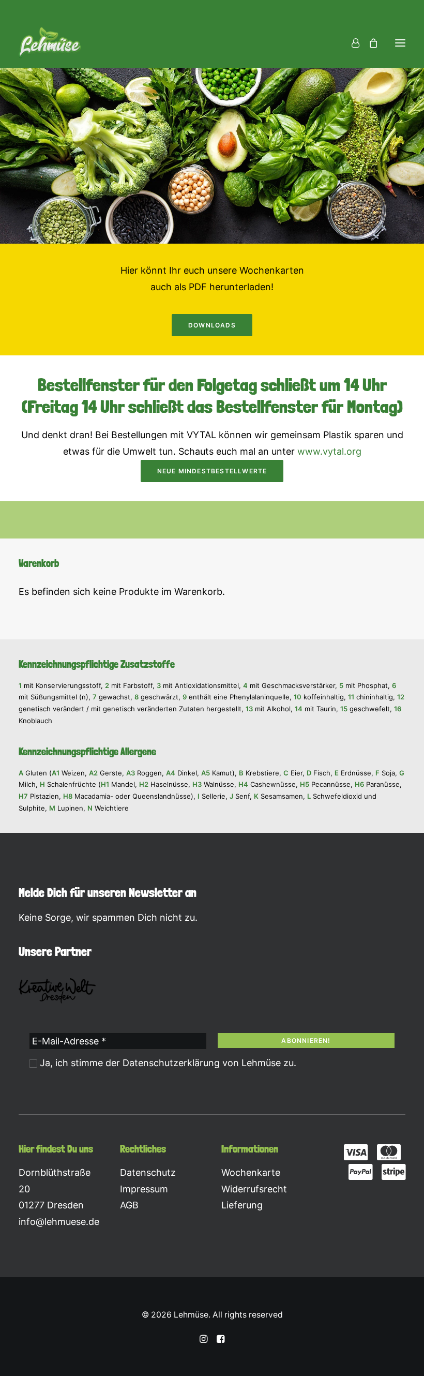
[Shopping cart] (368, 43)
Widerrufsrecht (254, 1189)
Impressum (144, 1189)
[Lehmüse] (50, 42)
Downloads (212, 325)
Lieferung (242, 1205)
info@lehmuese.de (59, 1221)
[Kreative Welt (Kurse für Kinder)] (57, 991)
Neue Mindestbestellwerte (212, 471)
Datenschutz (148, 1172)
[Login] (350, 43)
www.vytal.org (329, 451)
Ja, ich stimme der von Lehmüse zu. (166, 1062)
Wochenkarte (250, 1172)
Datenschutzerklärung (171, 1062)
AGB (129, 1205)
